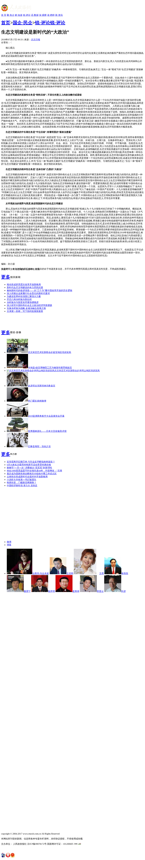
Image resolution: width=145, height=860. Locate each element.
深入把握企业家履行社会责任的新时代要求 (28, 293)
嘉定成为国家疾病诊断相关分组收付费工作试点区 (32, 473)
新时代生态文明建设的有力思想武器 (25, 287)
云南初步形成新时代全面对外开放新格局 (27, 476)
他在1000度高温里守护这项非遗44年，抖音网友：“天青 (34, 470)
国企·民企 (22, 22)
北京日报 (35, 39)
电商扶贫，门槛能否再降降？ (21, 482)
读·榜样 (51, 15)
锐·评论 (26, 15)
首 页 (3, 15)
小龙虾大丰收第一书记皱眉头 (21, 479)
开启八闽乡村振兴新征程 (19, 299)
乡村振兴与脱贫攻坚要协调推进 (23, 302)
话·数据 (35, 15)
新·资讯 (59, 15)
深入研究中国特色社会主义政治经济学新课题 (29, 305)
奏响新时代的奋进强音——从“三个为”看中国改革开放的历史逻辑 (39, 290)
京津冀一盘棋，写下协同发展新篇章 (25, 311)
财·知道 (18, 15)
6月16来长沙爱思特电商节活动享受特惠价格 (29, 464)
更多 (5, 276)
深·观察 (43, 15)
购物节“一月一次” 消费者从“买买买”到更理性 (29, 467)
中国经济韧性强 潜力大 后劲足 (22, 485)
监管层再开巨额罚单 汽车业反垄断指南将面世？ (31, 462)
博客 (9, 545)
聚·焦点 (10, 15)
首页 (5, 22)
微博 (9, 542)
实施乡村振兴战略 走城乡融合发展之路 (26, 308)
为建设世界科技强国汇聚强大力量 (24, 296)
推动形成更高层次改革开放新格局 (24, 284)
